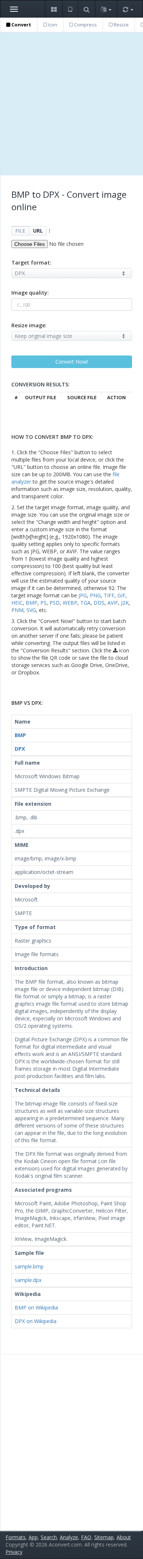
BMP (31, 602)
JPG (82, 595)
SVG (31, 610)
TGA (85, 602)
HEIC (17, 602)
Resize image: (29, 325)
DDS (99, 602)
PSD (55, 602)
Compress (85, 24)
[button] (53, 9)
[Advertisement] (71, 103)
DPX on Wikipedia (35, 1321)
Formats (16, 1537)
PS (43, 602)
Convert (20, 24)
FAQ (86, 1537)
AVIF (112, 602)
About (124, 1537)
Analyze (69, 1537)
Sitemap (104, 1537)
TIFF (109, 595)
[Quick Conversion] (128, 9)
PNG (95, 595)
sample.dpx (28, 1279)
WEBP (70, 602)
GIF (121, 595)
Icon (52, 24)
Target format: (31, 262)
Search (49, 1537)
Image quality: (30, 292)
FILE (20, 230)
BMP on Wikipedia (36, 1307)
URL (38, 230)
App (33, 1537)
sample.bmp (29, 1266)
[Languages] (106, 9)
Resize (121, 24)
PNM (17, 610)
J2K (125, 602)
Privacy (14, 1551)
